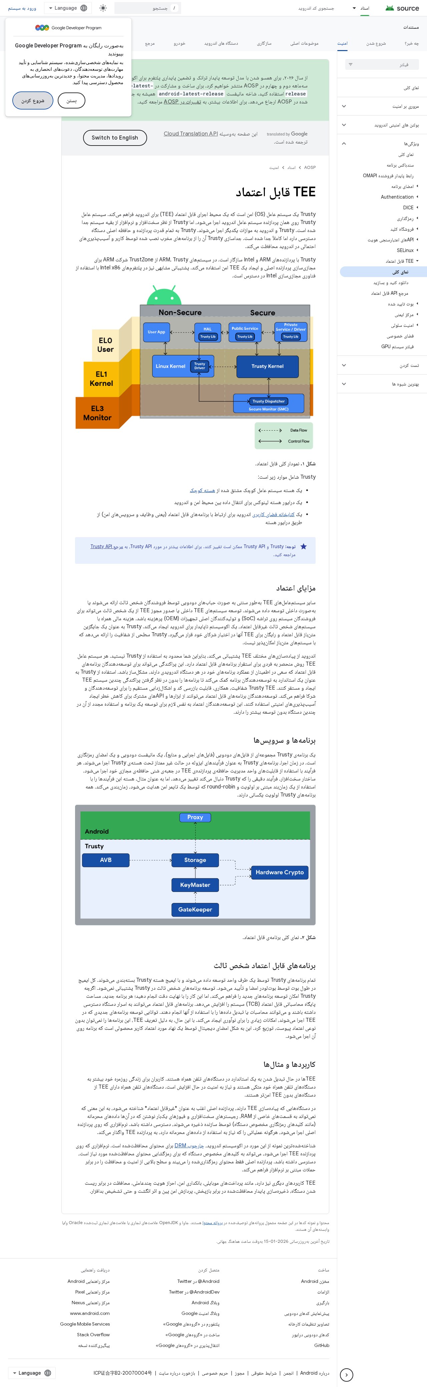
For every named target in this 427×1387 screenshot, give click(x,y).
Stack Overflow (93, 1335)
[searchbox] (382, 64)
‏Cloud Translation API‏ (191, 134)
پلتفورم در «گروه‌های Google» (191, 1324)
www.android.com (90, 1313)
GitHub (321, 1345)
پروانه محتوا (212, 1222)
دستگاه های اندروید (221, 43)
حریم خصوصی (215, 1373)
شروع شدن (376, 43)
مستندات (411, 27)
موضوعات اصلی (304, 43)
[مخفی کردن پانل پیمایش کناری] (346, 1375)
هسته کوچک (202, 490)
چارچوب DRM (189, 1145)
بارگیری (322, 1303)
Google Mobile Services (85, 1324)
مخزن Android (315, 1281)
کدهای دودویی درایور (310, 1335)
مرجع (150, 43)
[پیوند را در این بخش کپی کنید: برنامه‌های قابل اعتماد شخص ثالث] (207, 966)
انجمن (288, 1373)
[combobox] (147, 8)
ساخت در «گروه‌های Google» (192, 1335)
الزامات (323, 1292)
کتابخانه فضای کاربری (273, 514)
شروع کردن (32, 100)
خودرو (179, 43)
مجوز (240, 1373)
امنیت (342, 43)
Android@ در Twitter (198, 1281)
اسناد (364, 8)
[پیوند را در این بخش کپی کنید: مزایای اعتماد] (269, 589)
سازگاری (264, 43)
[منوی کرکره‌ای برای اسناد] (351, 8)
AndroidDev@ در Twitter (194, 1292)
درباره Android (314, 1373)
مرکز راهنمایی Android (88, 1281)
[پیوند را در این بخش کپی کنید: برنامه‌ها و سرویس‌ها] (247, 741)
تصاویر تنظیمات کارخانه (308, 1324)
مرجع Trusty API (106, 546)
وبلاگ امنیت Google (200, 1313)
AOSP (310, 167)
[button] (387, 106)
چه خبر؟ (412, 43)
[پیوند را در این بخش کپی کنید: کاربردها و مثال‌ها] (257, 1065)
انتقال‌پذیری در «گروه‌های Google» (188, 1345)
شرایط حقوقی (264, 1373)
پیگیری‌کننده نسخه (94, 1345)
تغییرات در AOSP (182, 101)
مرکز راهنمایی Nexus (91, 1303)
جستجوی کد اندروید (316, 8)
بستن (71, 100)
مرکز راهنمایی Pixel (92, 1292)
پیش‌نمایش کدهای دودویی (306, 1313)
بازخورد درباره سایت (177, 1373)
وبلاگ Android (205, 1303)
